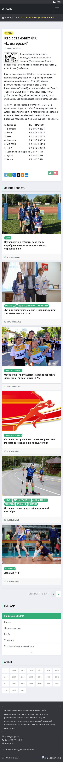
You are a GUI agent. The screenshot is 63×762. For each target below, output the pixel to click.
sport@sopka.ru (12, 736)
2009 (22, 683)
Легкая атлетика (12, 628)
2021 (39, 670)
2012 (57, 677)
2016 (22, 677)
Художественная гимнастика (19, 646)
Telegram (9, 743)
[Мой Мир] (26, 175)
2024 (14, 670)
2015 (31, 677)
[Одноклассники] (22, 175)
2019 (57, 670)
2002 (22, 690)
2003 (14, 690)
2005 (57, 683)
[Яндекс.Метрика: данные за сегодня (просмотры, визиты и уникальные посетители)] (51, 758)
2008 (31, 683)
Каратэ (8, 622)
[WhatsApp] (10, 175)
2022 (31, 670)
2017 (14, 677)
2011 (5, 683)
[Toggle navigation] (57, 9)
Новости (12, 18)
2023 (22, 670)
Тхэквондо (9, 640)
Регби (7, 634)
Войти (58, 2)
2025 (5, 670)
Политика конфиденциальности (18, 749)
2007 (39, 683)
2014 (39, 677)
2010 (14, 683)
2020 (48, 670)
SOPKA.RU (7, 9)
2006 (48, 683)
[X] (18, 175)
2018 (5, 677)
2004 (5, 690)
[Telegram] (6, 175)
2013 (48, 677)
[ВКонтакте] (14, 175)
